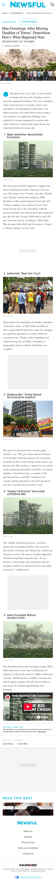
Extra (8, 743)
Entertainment (17, 13)
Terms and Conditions (28, 848)
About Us (28, 831)
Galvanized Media (23, 869)
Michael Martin (12, 46)
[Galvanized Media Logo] (28, 865)
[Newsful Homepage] (28, 4)
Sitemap (28, 837)
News (23, 743)
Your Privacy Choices (31, 877)
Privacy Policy (28, 842)
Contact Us (28, 853)
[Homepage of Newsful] (27, 823)
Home (4, 13)
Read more (42, 732)
